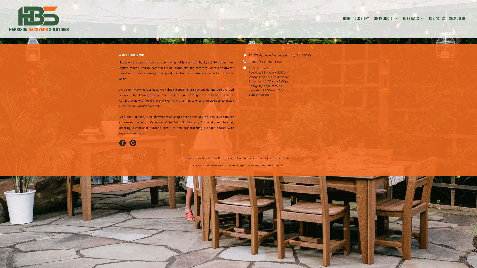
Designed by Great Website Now (269, 165)
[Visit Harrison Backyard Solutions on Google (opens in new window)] (132, 143)
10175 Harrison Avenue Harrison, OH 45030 (280, 55)
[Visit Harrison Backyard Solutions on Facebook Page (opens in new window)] (122, 143)
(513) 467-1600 (270, 61)
